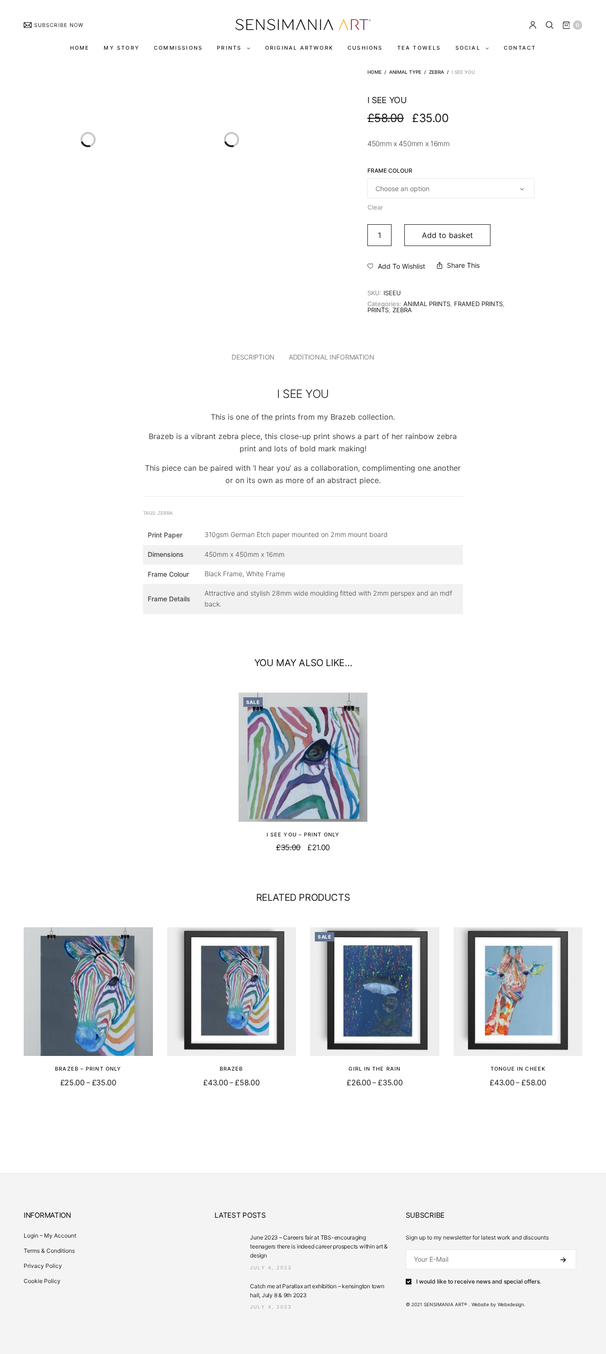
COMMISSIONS (178, 47)
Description (253, 357)
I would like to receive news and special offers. (478, 1281)
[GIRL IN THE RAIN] (374, 991)
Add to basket (447, 235)
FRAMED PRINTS (478, 304)
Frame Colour (389, 171)
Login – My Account (50, 1235)
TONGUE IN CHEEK (518, 1068)
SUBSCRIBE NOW (58, 25)
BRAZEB (231, 1068)
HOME (80, 47)
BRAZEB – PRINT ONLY (88, 1068)
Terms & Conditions (49, 1250)
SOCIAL (468, 47)
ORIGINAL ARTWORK (299, 47)
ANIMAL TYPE (405, 72)
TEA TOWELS (419, 47)
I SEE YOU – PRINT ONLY (303, 834)
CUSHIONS (365, 47)
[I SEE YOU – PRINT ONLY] (303, 757)
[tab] (253, 357)
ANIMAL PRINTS (426, 304)
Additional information (331, 357)
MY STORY (122, 47)
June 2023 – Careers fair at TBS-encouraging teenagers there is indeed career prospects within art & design (319, 1246)
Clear (375, 207)
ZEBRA (436, 72)
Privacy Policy (43, 1265)
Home (374, 72)
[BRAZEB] (231, 991)
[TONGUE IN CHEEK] (518, 991)
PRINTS (229, 47)
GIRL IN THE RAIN (374, 1068)
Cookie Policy (42, 1280)
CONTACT (520, 47)
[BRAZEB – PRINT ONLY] (88, 991)
